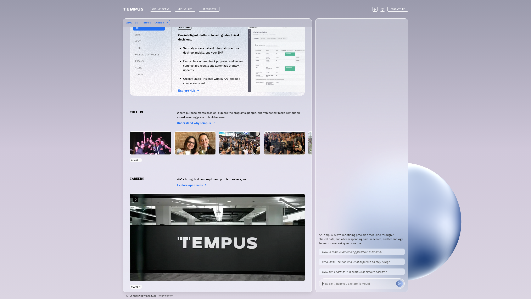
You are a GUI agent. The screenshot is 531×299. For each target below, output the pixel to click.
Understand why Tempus (196, 123)
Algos (138, 67)
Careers (160, 22)
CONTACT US (398, 9)
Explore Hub (189, 90)
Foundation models (147, 54)
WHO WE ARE (185, 9)
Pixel (138, 47)
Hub (137, 27)
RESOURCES (209, 9)
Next (138, 41)
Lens (138, 34)
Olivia (139, 74)
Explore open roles (192, 185)
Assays (139, 61)
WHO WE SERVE (160, 9)
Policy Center (165, 295)
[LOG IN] (382, 9)
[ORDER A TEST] (375, 9)
